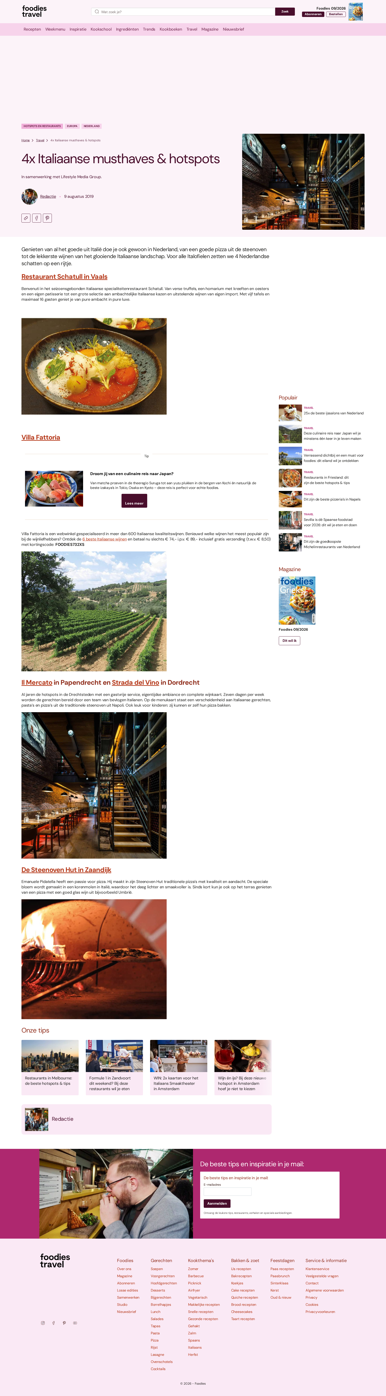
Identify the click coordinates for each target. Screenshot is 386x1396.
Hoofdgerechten (164, 1283)
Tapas (155, 1326)
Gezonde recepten (203, 1319)
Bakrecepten (241, 1276)
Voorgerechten (163, 1276)
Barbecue (196, 1276)
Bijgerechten (161, 1297)
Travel (40, 140)
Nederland (92, 126)
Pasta (155, 1333)
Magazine (124, 1276)
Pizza (155, 1340)
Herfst (193, 1354)
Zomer (193, 1269)
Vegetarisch (197, 1297)
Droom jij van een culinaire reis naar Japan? (132, 473)
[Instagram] (42, 1323)
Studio (122, 1304)
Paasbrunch (280, 1276)
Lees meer (134, 503)
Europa (72, 126)
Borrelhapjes (161, 1304)
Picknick (194, 1283)
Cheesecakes (241, 1311)
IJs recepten (241, 1269)
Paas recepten (282, 1269)
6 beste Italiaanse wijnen (104, 539)
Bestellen (336, 14)
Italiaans (195, 1347)
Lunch (155, 1311)
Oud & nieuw (281, 1297)
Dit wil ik (289, 640)
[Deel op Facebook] (36, 218)
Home (25, 140)
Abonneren (313, 14)
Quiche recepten (244, 1297)
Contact (312, 1283)
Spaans (194, 1340)
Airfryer (194, 1290)
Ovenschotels (162, 1361)
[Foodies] (52, 12)
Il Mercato (36, 682)
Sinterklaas (279, 1283)
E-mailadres (212, 1185)
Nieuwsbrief (126, 1311)
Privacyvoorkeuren (320, 1311)
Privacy (311, 1297)
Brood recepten (243, 1304)
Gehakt (194, 1326)
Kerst (275, 1290)
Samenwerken (128, 1297)
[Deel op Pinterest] (47, 218)
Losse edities (127, 1290)
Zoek (285, 11)
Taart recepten (243, 1319)
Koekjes (237, 1283)
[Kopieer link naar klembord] (25, 218)
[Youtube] (75, 1323)
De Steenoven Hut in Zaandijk (66, 869)
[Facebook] (53, 1323)
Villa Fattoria (40, 437)
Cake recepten (243, 1290)
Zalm (192, 1333)
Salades (157, 1319)
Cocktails (158, 1369)
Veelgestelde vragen (322, 1276)
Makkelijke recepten (204, 1304)
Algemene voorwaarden (325, 1290)
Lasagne (157, 1354)
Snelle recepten (200, 1311)
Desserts (158, 1290)
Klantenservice (317, 1269)
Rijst (154, 1347)
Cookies (312, 1304)
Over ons (124, 1269)
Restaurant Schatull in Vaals (64, 276)
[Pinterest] (64, 1323)
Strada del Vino (135, 682)
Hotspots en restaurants (42, 126)
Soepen (157, 1269)
